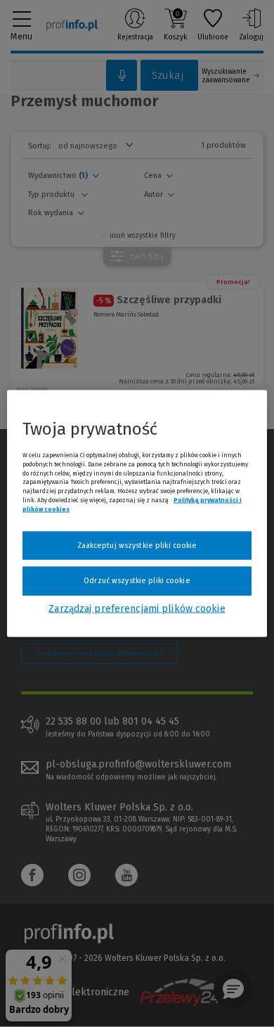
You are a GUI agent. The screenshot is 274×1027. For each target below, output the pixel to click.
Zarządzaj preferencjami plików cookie (136, 608)
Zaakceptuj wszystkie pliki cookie (137, 544)
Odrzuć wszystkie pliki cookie (137, 580)
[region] (137, 513)
